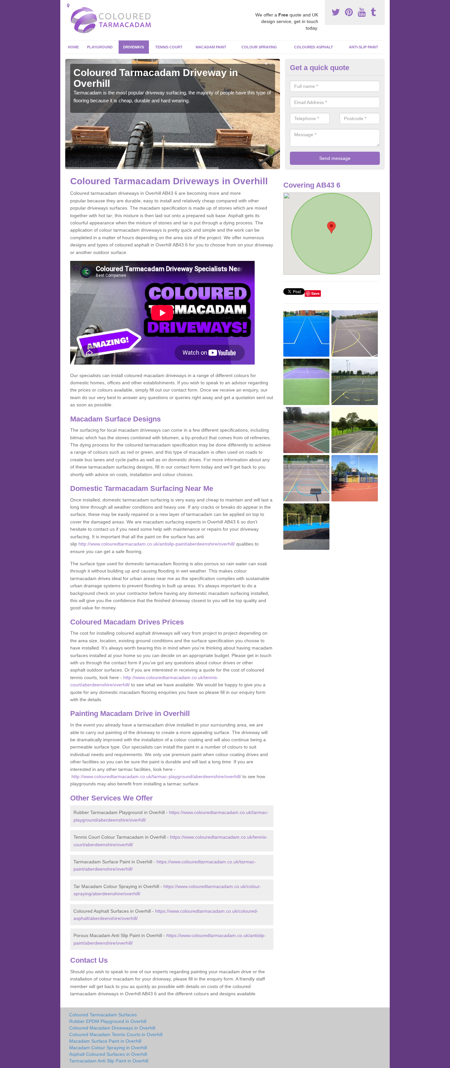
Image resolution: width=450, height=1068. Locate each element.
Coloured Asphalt (313, 47)
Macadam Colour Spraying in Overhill (108, 1047)
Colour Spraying (259, 47)
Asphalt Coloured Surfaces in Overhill (108, 1054)
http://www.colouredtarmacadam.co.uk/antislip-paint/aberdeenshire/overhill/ (156, 544)
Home (73, 47)
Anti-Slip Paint (363, 47)
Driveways (133, 47)
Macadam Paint (211, 47)
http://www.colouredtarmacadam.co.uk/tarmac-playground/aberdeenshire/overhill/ (156, 776)
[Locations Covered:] (68, 5)
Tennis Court (169, 47)
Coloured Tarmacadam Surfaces (103, 1014)
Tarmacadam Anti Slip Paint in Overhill (108, 1060)
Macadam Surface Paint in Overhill (105, 1041)
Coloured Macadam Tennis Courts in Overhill (115, 1034)
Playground (100, 47)
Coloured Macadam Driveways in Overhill (112, 1027)
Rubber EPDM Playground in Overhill (107, 1021)
